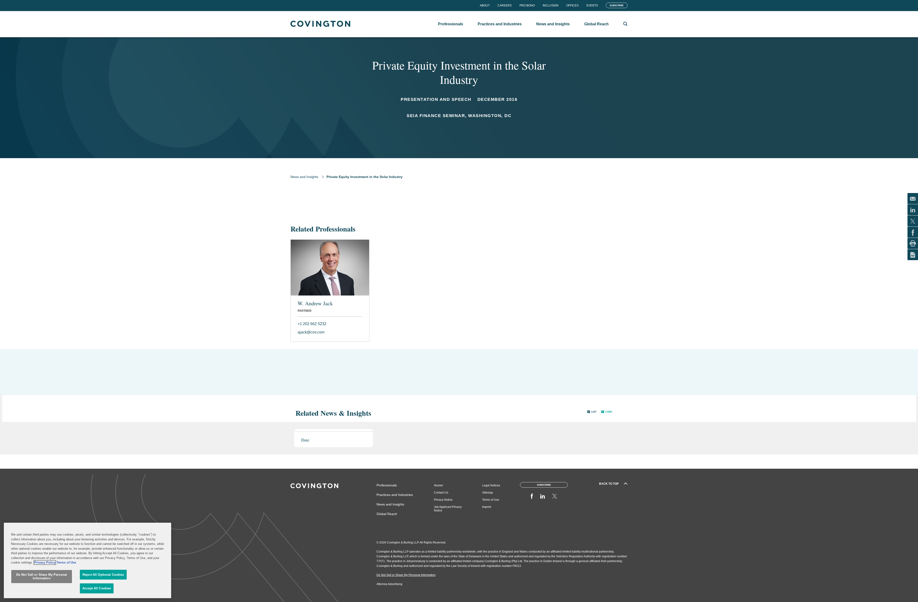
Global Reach (387, 514)
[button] (591, 411)
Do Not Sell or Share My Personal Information (41, 576)
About (485, 5)
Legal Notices (491, 485)
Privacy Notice (443, 499)
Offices (572, 5)
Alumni (438, 485)
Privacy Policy (44, 562)
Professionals (387, 485)
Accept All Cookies (96, 588)
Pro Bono (527, 5)
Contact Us (441, 492)
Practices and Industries (395, 495)
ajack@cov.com (311, 332)
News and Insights (304, 177)
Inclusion (550, 5)
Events (592, 5)
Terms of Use (490, 499)
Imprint (486, 507)
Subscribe (617, 5)
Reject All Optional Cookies (103, 574)
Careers (504, 5)
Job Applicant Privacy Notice (448, 508)
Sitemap (487, 492)
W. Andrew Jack (315, 303)
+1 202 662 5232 (312, 324)
